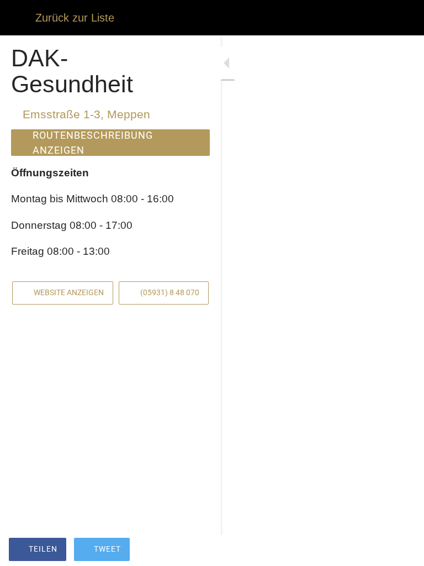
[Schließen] (17, 17)
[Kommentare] (402, 550)
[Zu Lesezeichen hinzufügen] (375, 550)
